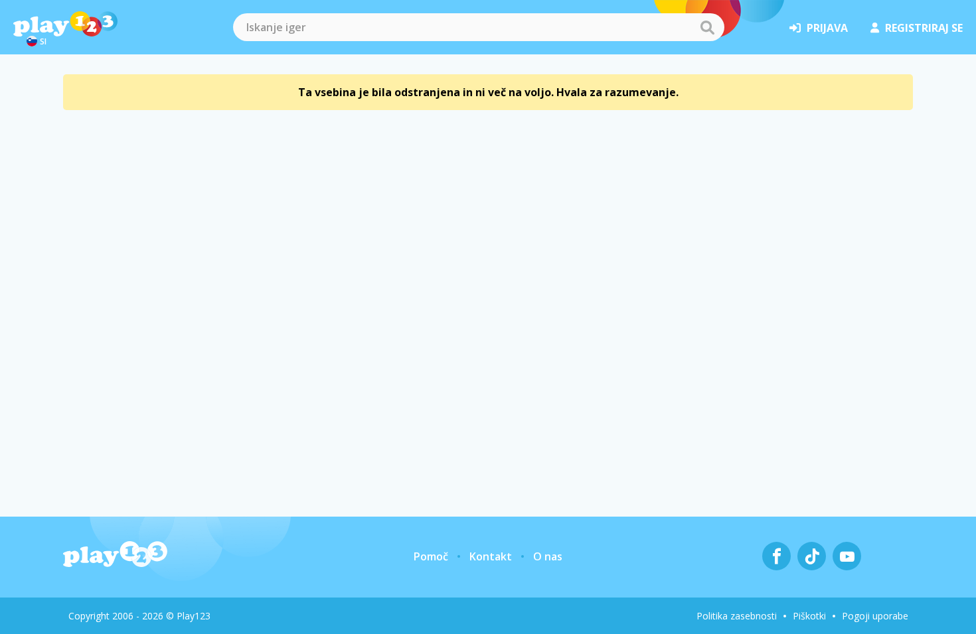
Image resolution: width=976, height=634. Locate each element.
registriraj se (924, 28)
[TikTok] (811, 556)
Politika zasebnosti (736, 615)
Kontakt (490, 556)
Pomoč (431, 556)
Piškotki (809, 615)
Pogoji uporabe (875, 615)
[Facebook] (776, 556)
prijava (827, 28)
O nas (547, 556)
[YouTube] (847, 556)
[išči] (707, 27)
